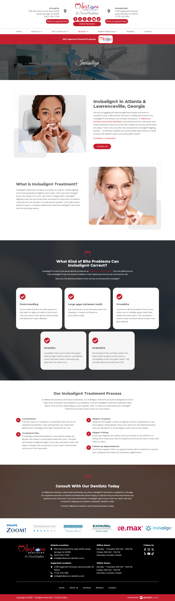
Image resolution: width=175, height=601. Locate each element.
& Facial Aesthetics (87, 13)
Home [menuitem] (19, 31)
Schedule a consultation (104, 138)
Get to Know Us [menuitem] (59, 31)
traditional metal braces (100, 271)
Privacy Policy (61, 597)
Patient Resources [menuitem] (106, 31)
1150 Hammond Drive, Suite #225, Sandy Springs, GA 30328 (44, 12)
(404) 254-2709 (51, 16)
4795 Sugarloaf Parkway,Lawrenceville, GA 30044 (126, 12)
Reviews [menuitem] (130, 31)
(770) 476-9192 (122, 16)
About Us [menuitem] (35, 31)
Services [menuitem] (82, 31)
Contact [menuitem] (148, 31)
